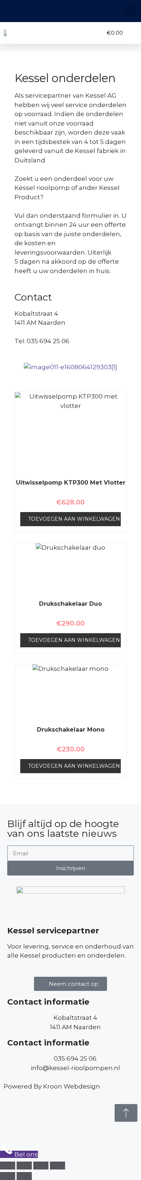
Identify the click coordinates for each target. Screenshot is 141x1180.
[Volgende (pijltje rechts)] (24, 1176)
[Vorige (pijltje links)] (7, 1176)
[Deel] (40, 1166)
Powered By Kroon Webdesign (52, 1086)
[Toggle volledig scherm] (24, 1166)
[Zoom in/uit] (7, 1166)
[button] (130, 11)
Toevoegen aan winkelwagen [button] (74, 519)
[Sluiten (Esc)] (57, 1166)
